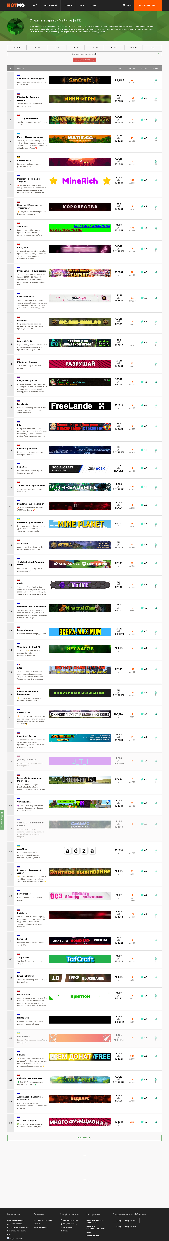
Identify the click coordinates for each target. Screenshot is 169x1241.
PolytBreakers (24, 893)
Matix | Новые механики (30, 137)
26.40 (17, 47)
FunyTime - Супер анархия (30, 503)
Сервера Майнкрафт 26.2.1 (126, 1220)
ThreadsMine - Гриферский (31, 485)
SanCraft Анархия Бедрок (30, 78)
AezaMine (22, 849)
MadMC (21, 583)
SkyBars (21, 1054)
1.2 (56, 47)
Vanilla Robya (23, 801)
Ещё (152, 47)
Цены (88, 1232)
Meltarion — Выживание (29, 1078)
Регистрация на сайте (16, 1231)
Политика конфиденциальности (95, 1227)
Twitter (65, 1231)
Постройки (49, 5)
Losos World (23, 994)
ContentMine (23, 712)
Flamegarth (23, 1017)
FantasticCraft (24, 341)
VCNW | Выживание (27, 118)
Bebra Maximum (25, 630)
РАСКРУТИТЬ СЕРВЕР (148, 5)
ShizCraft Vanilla (25, 296)
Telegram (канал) (70, 1224)
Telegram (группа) (70, 1220)
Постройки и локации (43, 1220)
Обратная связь (93, 1236)
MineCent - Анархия (27, 362)
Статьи (37, 1224)
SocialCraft (23, 466)
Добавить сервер (14, 1224)
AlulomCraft (23, 226)
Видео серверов (41, 1227)
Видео (93, 5)
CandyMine (22, 247)
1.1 (75, 47)
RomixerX (22, 938)
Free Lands (22, 404)
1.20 (95, 47)
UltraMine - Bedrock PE (28, 646)
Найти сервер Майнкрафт (18, 1227)
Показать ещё (84, 1138)
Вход (129, 5)
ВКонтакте (67, 1227)
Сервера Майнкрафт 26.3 (125, 1226)
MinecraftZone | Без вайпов (31, 606)
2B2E (19, 667)
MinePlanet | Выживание (30, 522)
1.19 (114, 47)
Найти (81, 5)
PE (34, 5)
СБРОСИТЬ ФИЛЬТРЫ (84, 59)
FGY (19, 425)
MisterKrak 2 (23, 1036)
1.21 (37, 47)
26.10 (133, 47)
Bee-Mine (22, 320)
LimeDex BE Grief (25, 975)
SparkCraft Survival (27, 736)
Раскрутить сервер (15, 1220)
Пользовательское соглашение (94, 1221)
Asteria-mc (22, 543)
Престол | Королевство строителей (29, 206)
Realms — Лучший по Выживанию (28, 692)
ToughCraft (23, 957)
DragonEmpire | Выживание (31, 270)
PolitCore (22, 913)
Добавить (68, 5)
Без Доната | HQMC (27, 380)
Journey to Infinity (26, 759)
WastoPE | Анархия (27, 1120)
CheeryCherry (24, 160)
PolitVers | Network (27, 448)
